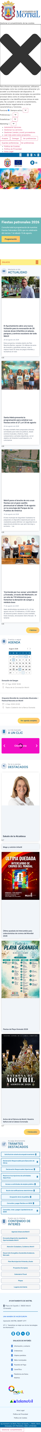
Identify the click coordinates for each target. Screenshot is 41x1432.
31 (23, 656)
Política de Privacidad (13, 149)
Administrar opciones (12, 127)
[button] (20, 54)
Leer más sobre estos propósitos (17, 135)
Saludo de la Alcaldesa (14, 836)
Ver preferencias (29, 138)
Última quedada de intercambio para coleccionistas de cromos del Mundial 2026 (18, 933)
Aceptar (5, 138)
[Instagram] (28, 155)
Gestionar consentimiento (12, 1430)
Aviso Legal (8, 151)
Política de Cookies (12, 146)
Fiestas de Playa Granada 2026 (15, 1029)
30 (20, 656)
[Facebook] (31, 155)
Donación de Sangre (10, 680)
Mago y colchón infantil (12, 847)
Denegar (15, 138)
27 (19, 669)
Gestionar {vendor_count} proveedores (19, 132)
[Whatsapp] (38, 155)
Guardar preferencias (10, 143)
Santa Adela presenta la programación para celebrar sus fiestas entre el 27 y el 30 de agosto (20, 420)
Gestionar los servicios (13, 130)
